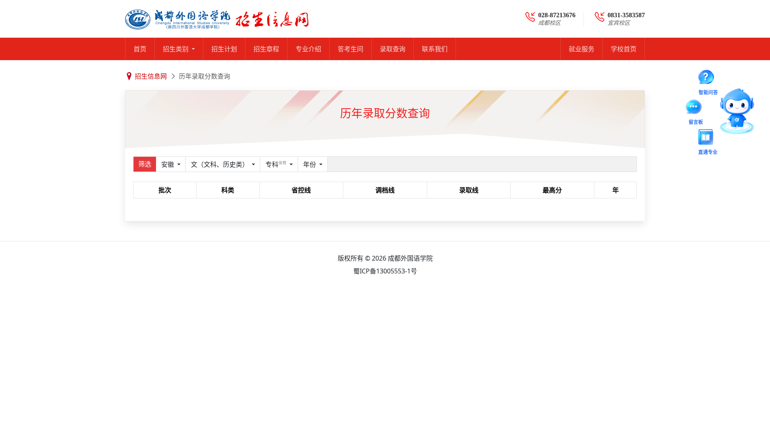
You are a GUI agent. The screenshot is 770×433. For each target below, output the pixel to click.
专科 (275, 164)
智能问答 (710, 81)
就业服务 (581, 49)
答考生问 (350, 49)
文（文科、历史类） (220, 164)
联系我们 (435, 49)
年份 (310, 164)
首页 (140, 49)
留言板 (703, 113)
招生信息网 (151, 76)
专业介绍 (308, 49)
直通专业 (708, 135)
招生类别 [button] (176, 49)
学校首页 (623, 49)
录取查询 (392, 49)
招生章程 (266, 49)
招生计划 (224, 49)
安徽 (168, 164)
